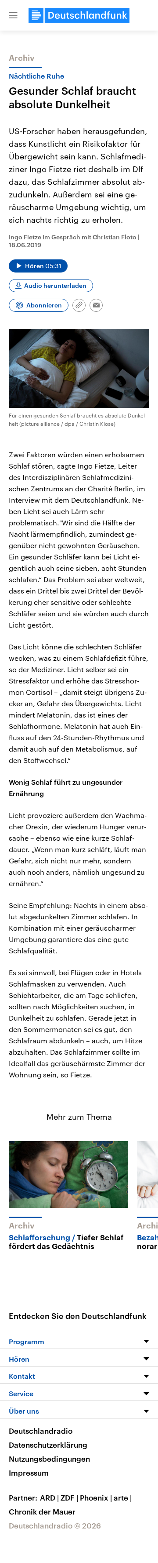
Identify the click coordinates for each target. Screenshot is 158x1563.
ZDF (69, 1497)
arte (123, 1497)
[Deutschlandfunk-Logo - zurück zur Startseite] (79, 15)
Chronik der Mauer (42, 1511)
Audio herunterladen (55, 285)
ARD (49, 1497)
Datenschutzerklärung (48, 1444)
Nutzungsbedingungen (49, 1458)
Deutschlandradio (40, 1430)
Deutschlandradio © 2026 (55, 1525)
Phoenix (96, 1497)
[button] (13, 15)
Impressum (29, 1472)
